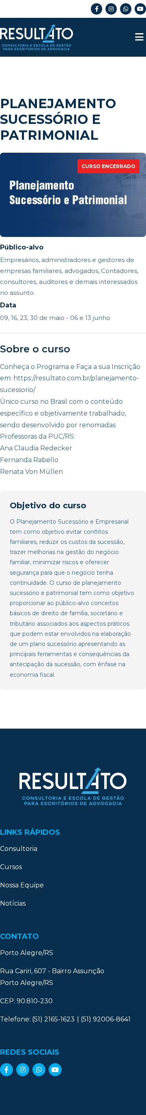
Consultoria (18, 849)
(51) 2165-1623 (53, 1019)
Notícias (13, 903)
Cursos (11, 867)
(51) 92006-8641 (106, 1019)
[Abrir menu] (139, 37)
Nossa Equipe (22, 885)
